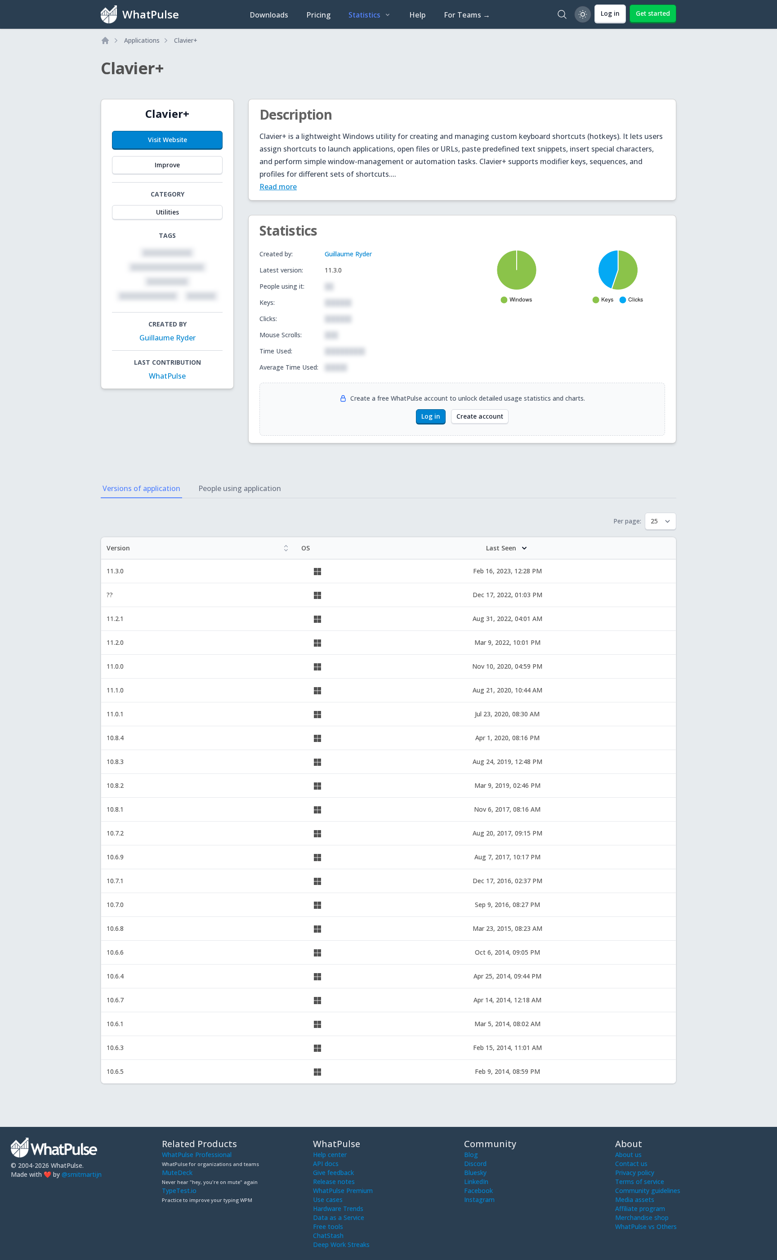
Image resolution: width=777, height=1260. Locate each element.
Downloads (269, 15)
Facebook (478, 1190)
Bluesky (475, 1172)
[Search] (562, 14)
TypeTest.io (179, 1190)
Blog (471, 1154)
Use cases (328, 1199)
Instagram (479, 1199)
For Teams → (467, 15)
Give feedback (333, 1172)
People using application (239, 488)
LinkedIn (476, 1181)
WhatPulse (167, 376)
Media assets (634, 1199)
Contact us (631, 1163)
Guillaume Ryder (167, 338)
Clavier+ (185, 40)
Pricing (318, 15)
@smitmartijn (82, 1174)
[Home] (105, 40)
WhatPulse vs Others (646, 1226)
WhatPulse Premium (343, 1190)
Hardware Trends (338, 1208)
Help (417, 15)
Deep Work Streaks (341, 1244)
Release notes (334, 1181)
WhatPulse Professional (197, 1154)
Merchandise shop (642, 1217)
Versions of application (141, 488)
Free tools (328, 1226)
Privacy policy (634, 1172)
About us (628, 1154)
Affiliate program (640, 1208)
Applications (142, 40)
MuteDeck (177, 1172)
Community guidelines (647, 1190)
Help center (330, 1154)
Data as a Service (338, 1217)
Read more (278, 187)
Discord (475, 1163)
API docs (326, 1163)
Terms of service (639, 1181)
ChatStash (328, 1235)
